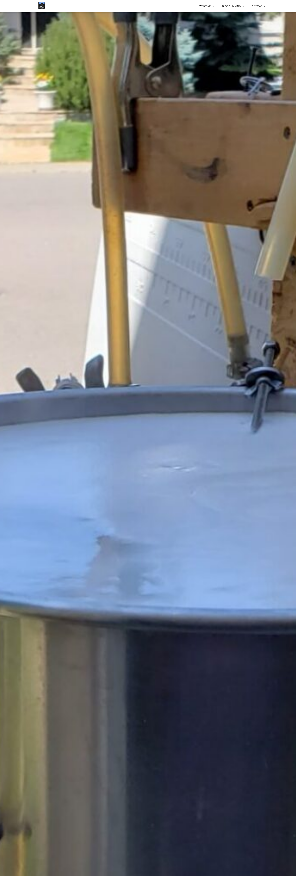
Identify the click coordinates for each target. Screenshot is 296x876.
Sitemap (257, 6)
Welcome (205, 6)
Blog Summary (231, 6)
